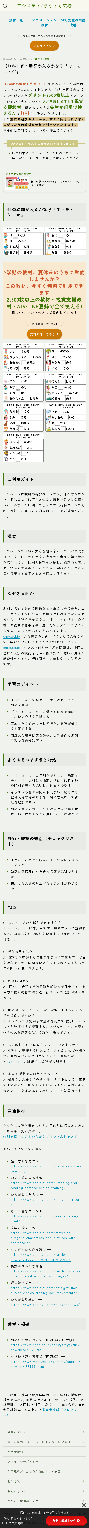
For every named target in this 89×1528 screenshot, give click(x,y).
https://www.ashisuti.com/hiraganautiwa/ (45, 1304)
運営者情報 (15, 1452)
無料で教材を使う (64, 1520)
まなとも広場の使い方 (21, 1501)
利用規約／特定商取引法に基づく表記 (34, 1471)
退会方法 (12, 1481)
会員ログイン (15, 1432)
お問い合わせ (17, 1491)
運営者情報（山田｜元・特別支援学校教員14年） (40, 1442)
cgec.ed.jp (11, 636)
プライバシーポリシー (23, 1462)
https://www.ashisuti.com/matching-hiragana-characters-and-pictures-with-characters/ (44, 1237)
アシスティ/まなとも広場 (44, 5)
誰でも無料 (43, 59)
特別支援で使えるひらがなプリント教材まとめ (40, 1136)
